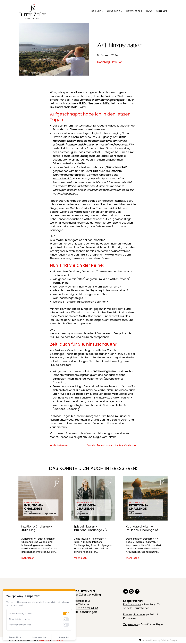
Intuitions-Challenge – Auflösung (36, 528)
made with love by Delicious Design (159, 640)
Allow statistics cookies (19, 619)
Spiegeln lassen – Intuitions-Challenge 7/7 (90, 528)
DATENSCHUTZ (59, 640)
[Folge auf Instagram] (131, 591)
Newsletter (134, 11)
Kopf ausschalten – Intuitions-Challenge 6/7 (143, 528)
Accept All (64, 637)
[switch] (66, 613)
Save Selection (39, 637)
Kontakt (161, 11)
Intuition (117, 62)
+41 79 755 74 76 (87, 608)
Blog (148, 11)
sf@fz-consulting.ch (84, 612)
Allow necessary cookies (20, 613)
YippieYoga (130, 624)
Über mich (96, 11)
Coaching (103, 62)
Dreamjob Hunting (135, 614)
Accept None (15, 637)
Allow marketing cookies (20, 624)
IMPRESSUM (44, 640)
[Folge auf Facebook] (137, 591)
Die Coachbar (132, 604)
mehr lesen (27, 558)
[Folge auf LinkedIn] (125, 591)
